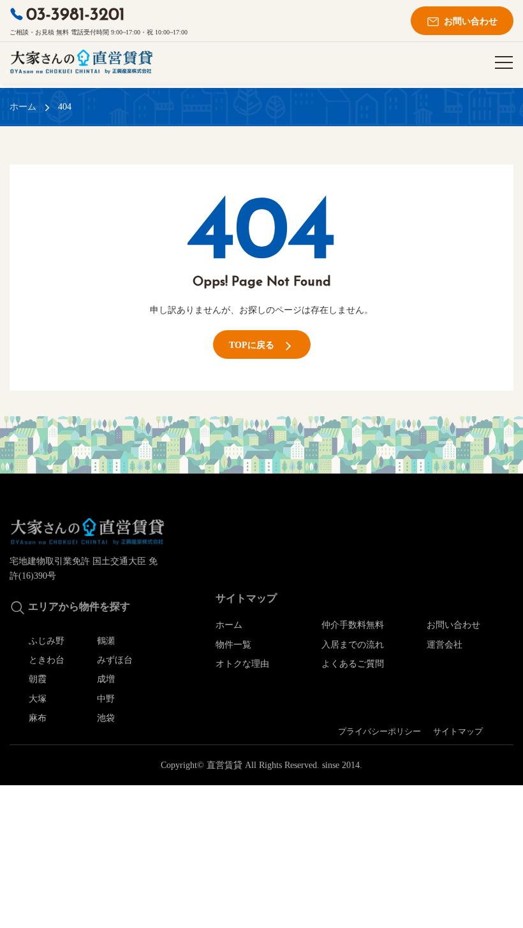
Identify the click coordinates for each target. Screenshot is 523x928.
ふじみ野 (46, 641)
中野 (106, 699)
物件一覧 (233, 644)
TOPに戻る (255, 345)
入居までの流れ (352, 644)
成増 (106, 679)
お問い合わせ (466, 21)
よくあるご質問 (352, 664)
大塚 (38, 699)
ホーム (23, 107)
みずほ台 (115, 660)
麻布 (38, 718)
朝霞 (38, 679)
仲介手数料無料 (352, 625)
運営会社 (444, 644)
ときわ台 (46, 660)
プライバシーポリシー (379, 731)
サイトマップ (458, 731)
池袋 (106, 718)
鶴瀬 (106, 641)
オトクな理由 (242, 664)
